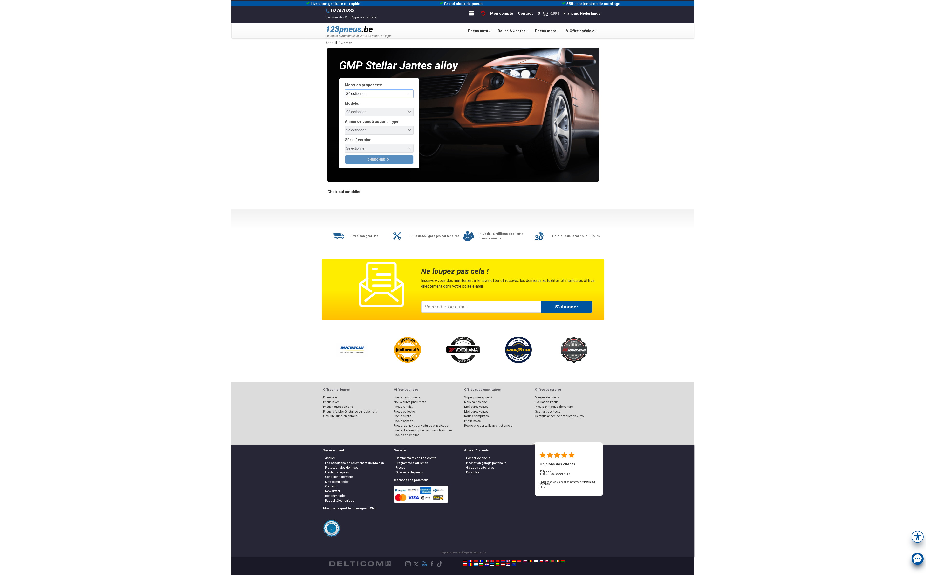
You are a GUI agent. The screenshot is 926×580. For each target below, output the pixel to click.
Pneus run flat (403, 406)
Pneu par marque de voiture (554, 406)
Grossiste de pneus (409, 472)
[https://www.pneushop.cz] (541, 561)
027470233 (342, 11)
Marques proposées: (363, 85)
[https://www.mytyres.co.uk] (508, 561)
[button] (918, 536)
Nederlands (590, 13)
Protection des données (341, 467)
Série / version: (358, 140)
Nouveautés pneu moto (410, 402)
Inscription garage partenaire (486, 463)
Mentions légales (337, 472)
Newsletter (332, 491)
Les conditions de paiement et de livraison (354, 463)
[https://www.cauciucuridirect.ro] (470, 564)
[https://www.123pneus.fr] (470, 561)
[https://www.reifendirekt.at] (519, 561)
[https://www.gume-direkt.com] (525, 561)
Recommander (335, 495)
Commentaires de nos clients (416, 458)
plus (542, 487)
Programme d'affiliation (412, 463)
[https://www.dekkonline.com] (492, 561)
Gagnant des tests (547, 411)
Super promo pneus (478, 397)
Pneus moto (545, 31)
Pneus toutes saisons (338, 406)
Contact (330, 486)
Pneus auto (478, 31)
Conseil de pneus (478, 458)
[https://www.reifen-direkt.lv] (503, 564)
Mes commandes (337, 481)
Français (571, 13)
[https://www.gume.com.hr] (487, 564)
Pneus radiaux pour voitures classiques (421, 425)
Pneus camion (403, 421)
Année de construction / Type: (372, 121)
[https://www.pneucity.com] (552, 561)
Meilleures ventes (476, 406)
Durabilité (472, 472)
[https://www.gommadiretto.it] (487, 561)
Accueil (330, 458)
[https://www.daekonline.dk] (497, 561)
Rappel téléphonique (339, 500)
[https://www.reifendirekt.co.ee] (492, 564)
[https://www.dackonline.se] (481, 561)
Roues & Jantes (511, 31)
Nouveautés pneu (476, 402)
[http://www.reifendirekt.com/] (514, 564)
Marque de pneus (547, 397)
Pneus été (330, 397)
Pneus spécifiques (406, 435)
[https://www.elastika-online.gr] (476, 564)
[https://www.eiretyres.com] (557, 561)
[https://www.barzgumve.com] (481, 564)
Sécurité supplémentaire (340, 416)
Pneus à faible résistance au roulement (350, 411)
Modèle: (352, 103)
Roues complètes (476, 416)
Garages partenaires (480, 467)
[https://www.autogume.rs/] (508, 564)
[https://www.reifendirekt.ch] (476, 561)
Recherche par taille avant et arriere (488, 425)
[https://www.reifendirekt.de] (465, 561)
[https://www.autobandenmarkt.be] (530, 561)
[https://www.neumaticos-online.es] (514, 561)
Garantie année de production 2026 (559, 416)
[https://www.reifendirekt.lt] (497, 564)
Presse (400, 467)
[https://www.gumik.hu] (563, 561)
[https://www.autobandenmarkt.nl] (503, 561)
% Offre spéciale (580, 31)
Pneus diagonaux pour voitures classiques (423, 430)
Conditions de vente (339, 477)
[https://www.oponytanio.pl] (465, 564)
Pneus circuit (402, 416)
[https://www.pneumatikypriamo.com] (546, 561)
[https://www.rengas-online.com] (536, 561)
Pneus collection (405, 411)
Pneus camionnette (407, 397)
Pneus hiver (331, 402)
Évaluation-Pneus (546, 402)
